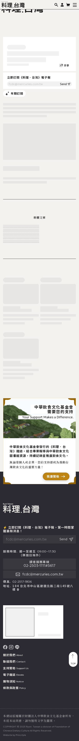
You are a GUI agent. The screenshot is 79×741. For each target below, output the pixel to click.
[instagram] (11, 647)
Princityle (21, 735)
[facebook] (5, 647)
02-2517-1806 (22, 581)
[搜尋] (56, 4)
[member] (62, 4)
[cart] (68, 4)
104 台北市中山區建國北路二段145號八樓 (42, 587)
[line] (17, 647)
